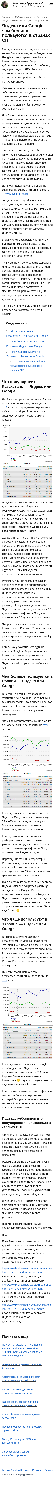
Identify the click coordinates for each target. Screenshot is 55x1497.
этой (4, 407)
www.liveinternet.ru (16, 193)
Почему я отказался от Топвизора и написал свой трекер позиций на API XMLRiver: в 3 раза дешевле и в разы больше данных (22, 1350)
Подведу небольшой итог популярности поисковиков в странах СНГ (27, 365)
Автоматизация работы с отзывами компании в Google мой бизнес (21, 1379)
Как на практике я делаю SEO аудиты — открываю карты (18, 1391)
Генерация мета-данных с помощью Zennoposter (22, 1366)
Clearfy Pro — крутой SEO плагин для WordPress (20, 1441)
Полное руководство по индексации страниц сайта (22, 1428)
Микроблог (37, 1470)
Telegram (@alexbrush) (12, 1470)
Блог (27, 1470)
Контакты (49, 1470)
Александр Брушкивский (28, 5)
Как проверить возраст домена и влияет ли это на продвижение (20, 1404)
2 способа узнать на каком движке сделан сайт (21, 1416)
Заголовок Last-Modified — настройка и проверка (17, 1453)
